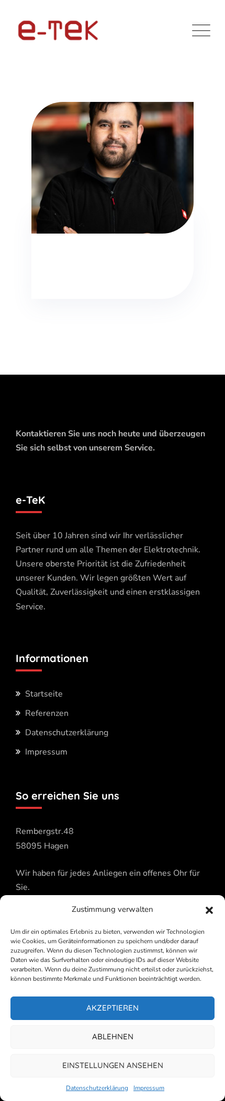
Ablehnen (112, 1036)
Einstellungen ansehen (112, 1065)
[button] (209, 910)
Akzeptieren (112, 1008)
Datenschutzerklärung (97, 1088)
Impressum (148, 1088)
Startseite (44, 694)
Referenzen (47, 713)
